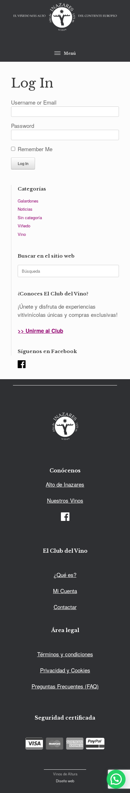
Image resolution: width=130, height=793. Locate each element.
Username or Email (33, 102)
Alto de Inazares (65, 484)
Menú (70, 53)
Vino (22, 234)
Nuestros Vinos (65, 500)
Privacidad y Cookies (65, 670)
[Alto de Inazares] (65, 17)
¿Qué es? (65, 575)
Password (22, 125)
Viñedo (24, 226)
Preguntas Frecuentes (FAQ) (65, 686)
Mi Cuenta (65, 591)
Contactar (65, 607)
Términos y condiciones (65, 654)
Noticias (25, 209)
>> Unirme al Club (40, 330)
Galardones (28, 201)
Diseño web (65, 780)
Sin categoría (30, 217)
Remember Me (35, 149)
